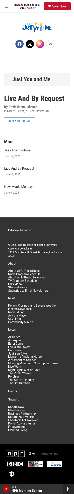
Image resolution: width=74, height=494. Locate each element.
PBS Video (15, 284)
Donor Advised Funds (22, 423)
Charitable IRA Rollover (23, 420)
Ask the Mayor (17, 315)
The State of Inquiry (21, 379)
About (12, 263)
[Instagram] (40, 44)
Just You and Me (31, 79)
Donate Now (16, 407)
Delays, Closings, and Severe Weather (32, 305)
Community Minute (20, 322)
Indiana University (47, 244)
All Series (14, 337)
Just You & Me (17, 353)
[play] (6, 489)
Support (13, 399)
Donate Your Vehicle (21, 416)
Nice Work (14, 366)
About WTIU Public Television (27, 277)
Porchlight (14, 376)
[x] (30, 44)
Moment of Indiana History (25, 356)
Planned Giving (17, 430)
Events (12, 391)
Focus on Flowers (19, 347)
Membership (16, 410)
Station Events (17, 287)
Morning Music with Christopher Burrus (33, 363)
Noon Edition (16, 312)
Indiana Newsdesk (20, 309)
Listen (12, 329)
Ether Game (16, 343)
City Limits (15, 318)
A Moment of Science (22, 360)
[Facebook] (19, 44)
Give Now (59, 6)
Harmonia (14, 350)
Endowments (16, 426)
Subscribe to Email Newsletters (28, 290)
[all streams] (68, 489)
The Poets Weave (19, 373)
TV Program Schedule (22, 280)
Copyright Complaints (20, 248)
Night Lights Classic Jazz (24, 370)
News (11, 298)
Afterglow (14, 340)
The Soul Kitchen (19, 383)
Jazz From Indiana (17, 150)
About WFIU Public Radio (24, 270)
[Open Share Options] (50, 44)
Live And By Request (19, 168)
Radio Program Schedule (24, 274)
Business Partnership (22, 413)
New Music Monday (18, 187)
